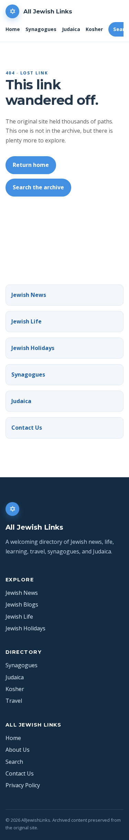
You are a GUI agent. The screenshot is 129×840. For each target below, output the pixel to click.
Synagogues (40, 29)
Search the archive (38, 187)
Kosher (94, 29)
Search (14, 762)
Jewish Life (26, 321)
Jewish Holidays (32, 348)
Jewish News (28, 295)
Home (13, 29)
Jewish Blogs (22, 604)
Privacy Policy (23, 785)
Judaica (71, 29)
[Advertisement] (64, 236)
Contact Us (26, 427)
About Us (18, 749)
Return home (31, 165)
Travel (14, 700)
